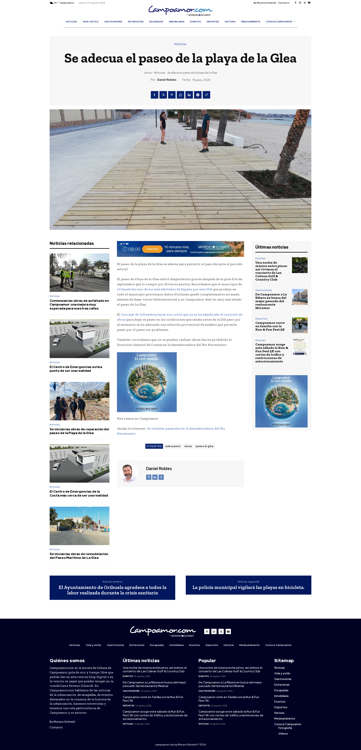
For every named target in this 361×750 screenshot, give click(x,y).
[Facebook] (295, 3)
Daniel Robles (166, 79)
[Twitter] (304, 3)
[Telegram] (198, 95)
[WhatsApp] (180, 95)
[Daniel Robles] (131, 473)
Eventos (260, 258)
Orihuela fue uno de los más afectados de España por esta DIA (164, 289)
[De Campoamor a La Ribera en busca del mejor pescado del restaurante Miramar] (300, 297)
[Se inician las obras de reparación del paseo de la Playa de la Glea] (79, 401)
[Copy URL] (206, 95)
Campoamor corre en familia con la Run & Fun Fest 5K (270, 326)
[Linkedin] (189, 95)
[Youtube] (309, 3)
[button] (182, 29)
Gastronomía (263, 290)
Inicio (148, 72)
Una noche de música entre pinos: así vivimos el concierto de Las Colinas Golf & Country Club (271, 270)
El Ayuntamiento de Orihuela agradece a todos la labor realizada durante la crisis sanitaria (112, 590)
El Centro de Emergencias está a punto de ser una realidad (76, 369)
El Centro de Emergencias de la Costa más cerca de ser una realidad (79, 493)
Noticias (180, 44)
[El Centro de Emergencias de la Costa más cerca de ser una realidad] (79, 463)
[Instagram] (300, 3)
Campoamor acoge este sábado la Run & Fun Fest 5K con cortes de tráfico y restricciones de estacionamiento (271, 352)
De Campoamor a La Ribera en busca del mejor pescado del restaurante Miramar (271, 301)
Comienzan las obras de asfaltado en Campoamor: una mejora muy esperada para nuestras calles (79, 304)
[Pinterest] (172, 95)
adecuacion (172, 446)
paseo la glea (205, 446)
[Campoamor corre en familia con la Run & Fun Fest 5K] (300, 325)
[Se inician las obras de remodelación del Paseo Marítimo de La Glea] (79, 526)
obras (188, 446)
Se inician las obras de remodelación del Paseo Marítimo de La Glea (79, 556)
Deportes (261, 318)
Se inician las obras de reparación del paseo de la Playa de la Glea (79, 431)
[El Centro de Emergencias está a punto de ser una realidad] (79, 339)
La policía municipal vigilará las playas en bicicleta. (248, 587)
